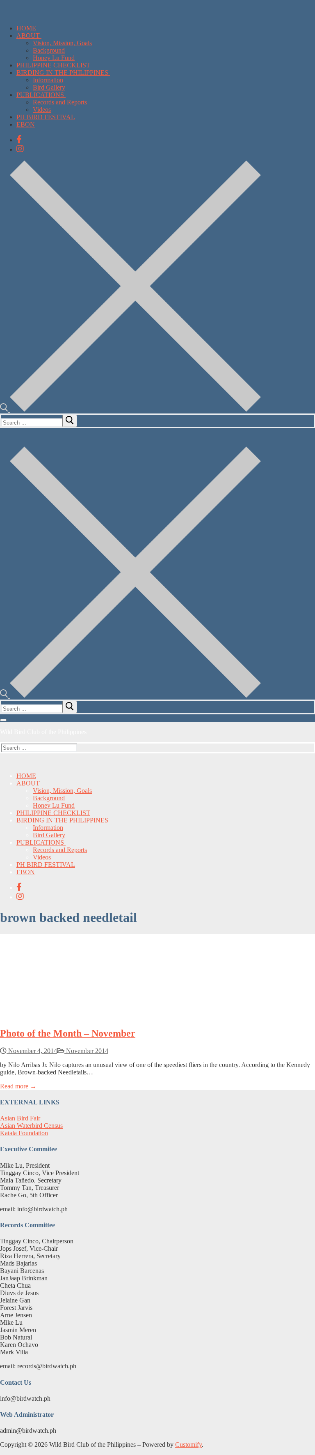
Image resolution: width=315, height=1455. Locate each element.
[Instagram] (20, 148)
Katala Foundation (24, 1132)
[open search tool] (130, 409)
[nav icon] (3, 720)
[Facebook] (19, 139)
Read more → (18, 1086)
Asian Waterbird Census (31, 1125)
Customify (188, 1444)
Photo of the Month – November (67, 1033)
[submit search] (69, 421)
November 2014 (86, 1050)
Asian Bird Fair (20, 1118)
